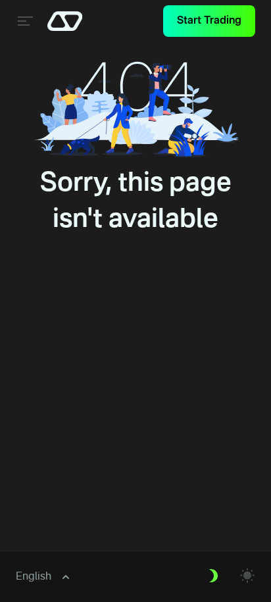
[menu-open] (24, 21)
